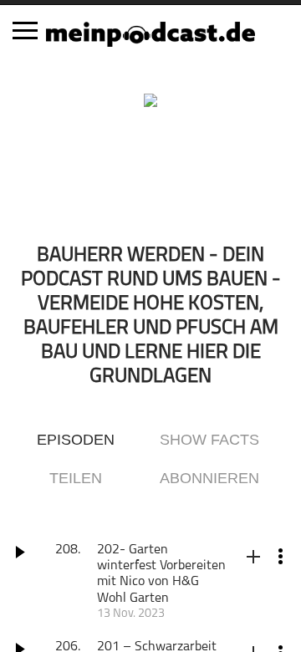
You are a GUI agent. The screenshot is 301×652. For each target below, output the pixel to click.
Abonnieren (209, 478)
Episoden (76, 439)
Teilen (75, 478)
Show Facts (209, 439)
